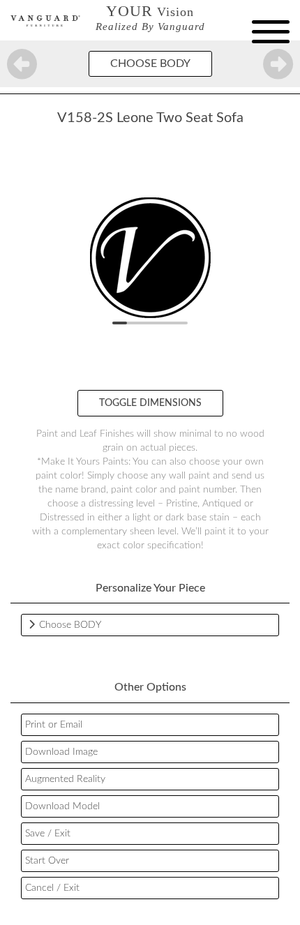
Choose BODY (150, 63)
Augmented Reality (65, 779)
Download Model (62, 806)
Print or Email (53, 725)
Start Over (47, 861)
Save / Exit (47, 833)
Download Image (61, 752)
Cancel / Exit (52, 888)
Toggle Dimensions (150, 403)
